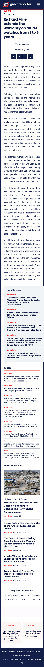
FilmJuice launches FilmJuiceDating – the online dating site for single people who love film (11, 636)
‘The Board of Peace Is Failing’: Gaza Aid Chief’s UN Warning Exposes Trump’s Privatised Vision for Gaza (24, 327)
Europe (7, 11)
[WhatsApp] (30, 56)
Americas (11, 295)
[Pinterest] (24, 56)
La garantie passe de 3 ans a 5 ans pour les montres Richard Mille (33, 634)
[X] (19, 56)
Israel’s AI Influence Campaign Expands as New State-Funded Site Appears (21, 445)
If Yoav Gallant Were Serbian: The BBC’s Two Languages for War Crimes (23, 314)
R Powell (25, 45)
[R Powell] (17, 44)
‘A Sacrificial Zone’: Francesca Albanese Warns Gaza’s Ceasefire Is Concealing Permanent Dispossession (25, 301)
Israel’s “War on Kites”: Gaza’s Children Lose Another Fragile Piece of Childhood (24, 355)
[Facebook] (13, 56)
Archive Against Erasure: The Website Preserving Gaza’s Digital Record (20, 435)
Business (7, 451)
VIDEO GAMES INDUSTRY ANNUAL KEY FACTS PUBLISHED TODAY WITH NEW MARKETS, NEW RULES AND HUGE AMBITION (22, 456)
